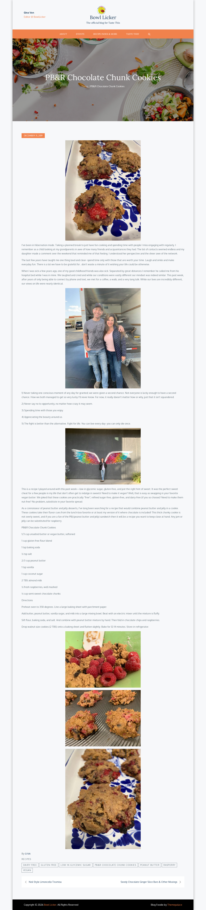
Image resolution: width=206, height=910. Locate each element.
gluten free (49, 865)
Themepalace (174, 904)
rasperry (169, 865)
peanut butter (149, 865)
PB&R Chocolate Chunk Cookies (115, 865)
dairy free (30, 865)
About (63, 34)
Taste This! (132, 34)
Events (80, 34)
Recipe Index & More (105, 34)
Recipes (26, 859)
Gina (28, 853)
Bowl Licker (103, 17)
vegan (27, 870)
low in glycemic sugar (76, 865)
